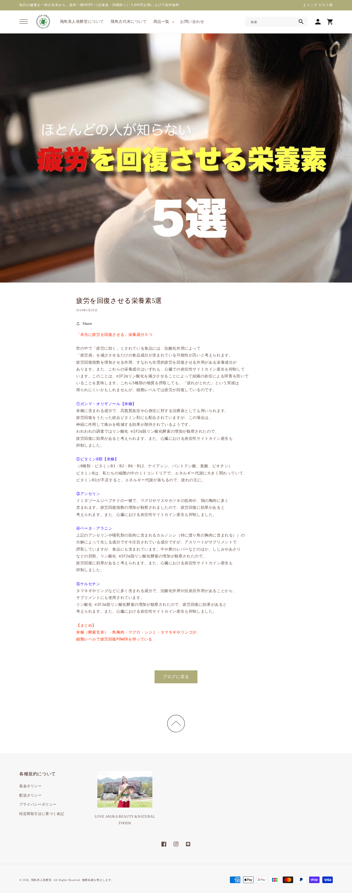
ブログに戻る (176, 676)
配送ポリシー (30, 795)
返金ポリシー (30, 786)
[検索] (301, 21)
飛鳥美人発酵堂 (41, 879)
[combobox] (276, 22)
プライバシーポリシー (38, 804)
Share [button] (87, 324)
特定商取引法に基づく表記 (41, 814)
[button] (24, 22)
